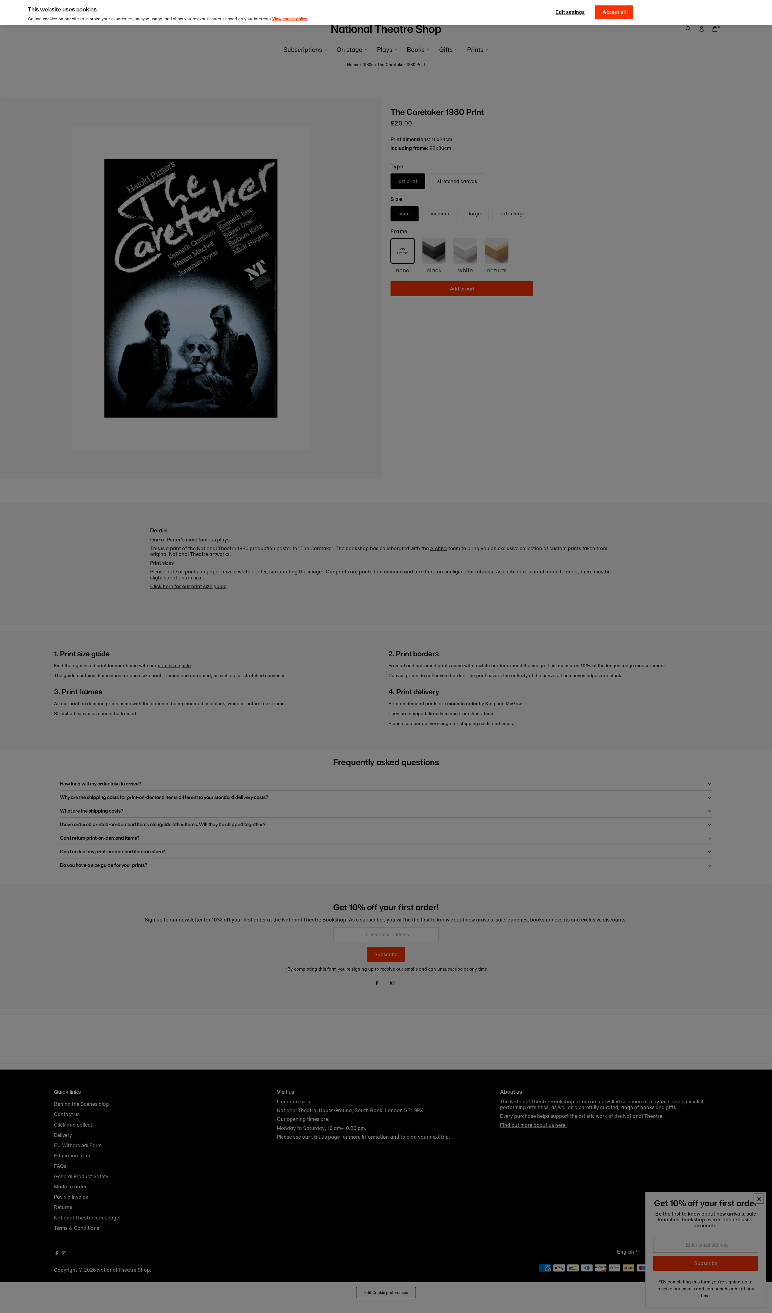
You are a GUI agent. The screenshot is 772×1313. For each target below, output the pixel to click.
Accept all (614, 12)
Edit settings (570, 12)
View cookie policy (289, 19)
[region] (386, 12)
